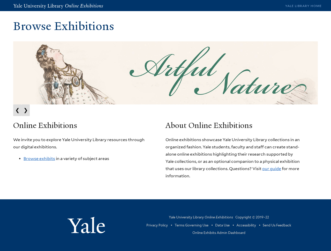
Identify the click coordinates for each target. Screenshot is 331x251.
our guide (271, 168)
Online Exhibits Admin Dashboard (218, 233)
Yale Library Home (303, 6)
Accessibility (246, 225)
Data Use (222, 225)
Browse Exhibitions (63, 26)
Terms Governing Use (191, 225)
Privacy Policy (157, 225)
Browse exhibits (39, 158)
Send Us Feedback (277, 225)
